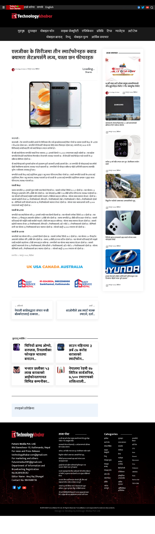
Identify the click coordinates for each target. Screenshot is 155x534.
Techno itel (135, 479)
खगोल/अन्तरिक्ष (120, 462)
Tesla (133, 475)
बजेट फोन (107, 474)
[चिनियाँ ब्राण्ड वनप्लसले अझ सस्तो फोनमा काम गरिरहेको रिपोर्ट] (123, 223)
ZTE (133, 448)
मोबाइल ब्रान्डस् (54, 37)
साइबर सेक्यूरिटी (70, 31)
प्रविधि (100, 31)
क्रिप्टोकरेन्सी (121, 468)
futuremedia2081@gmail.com (27, 462)
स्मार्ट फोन (107, 442)
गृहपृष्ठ (21, 31)
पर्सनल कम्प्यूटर (106, 487)
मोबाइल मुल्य (81, 37)
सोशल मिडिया (108, 446)
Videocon (135, 468)
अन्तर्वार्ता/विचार (135, 439)
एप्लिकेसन (87, 31)
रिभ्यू (68, 37)
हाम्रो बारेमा (29, 7)
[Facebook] (138, 7)
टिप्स (109, 31)
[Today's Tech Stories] (15, 7)
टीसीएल (120, 450)
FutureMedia (80, 508)
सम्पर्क (40, 7)
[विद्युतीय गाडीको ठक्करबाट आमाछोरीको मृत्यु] (123, 186)
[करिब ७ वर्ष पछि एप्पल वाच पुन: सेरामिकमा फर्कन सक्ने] (123, 147)
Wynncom (135, 460)
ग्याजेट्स (120, 31)
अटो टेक (132, 31)
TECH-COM (135, 483)
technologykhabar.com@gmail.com (29, 455)
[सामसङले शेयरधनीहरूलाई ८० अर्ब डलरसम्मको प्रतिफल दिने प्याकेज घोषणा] (123, 108)
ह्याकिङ (106, 438)
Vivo (133, 464)
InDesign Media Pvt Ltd (88, 511)
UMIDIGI (135, 471)
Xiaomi (134, 456)
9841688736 (31, 480)
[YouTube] (147, 7)
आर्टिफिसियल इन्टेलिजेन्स (122, 489)
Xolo (133, 452)
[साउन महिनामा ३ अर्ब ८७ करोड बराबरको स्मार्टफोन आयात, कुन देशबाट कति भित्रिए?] (60, 347)
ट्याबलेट (120, 446)
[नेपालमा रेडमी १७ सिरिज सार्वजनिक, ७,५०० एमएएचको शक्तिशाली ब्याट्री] (60, 370)
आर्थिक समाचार (100, 37)
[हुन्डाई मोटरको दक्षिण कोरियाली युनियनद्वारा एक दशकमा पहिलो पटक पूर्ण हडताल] (123, 261)
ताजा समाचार (122, 442)
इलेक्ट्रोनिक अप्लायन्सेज (121, 477)
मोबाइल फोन (47, 31)
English (49, 7)
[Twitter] (142, 7)
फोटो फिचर (107, 478)
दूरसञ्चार (32, 31)
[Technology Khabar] (32, 16)
